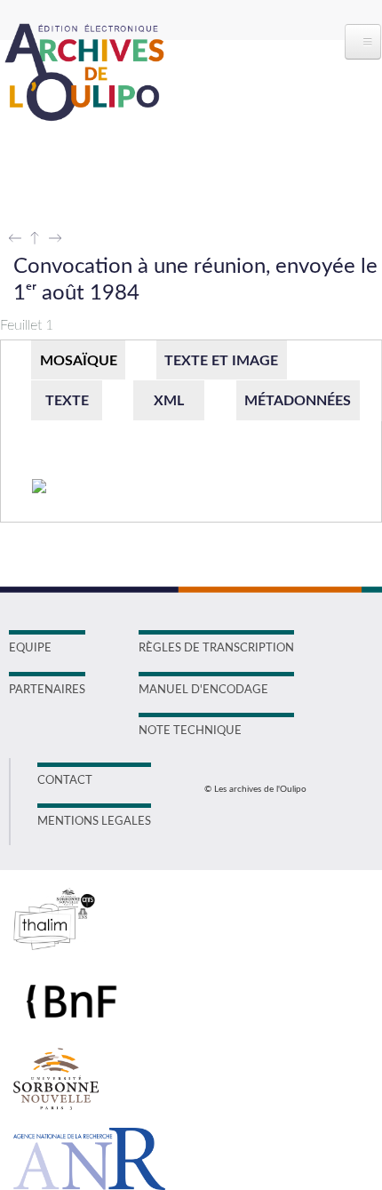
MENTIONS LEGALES (94, 821)
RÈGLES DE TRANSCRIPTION (216, 648)
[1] (39, 487)
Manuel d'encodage (203, 690)
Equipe (30, 648)
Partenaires (47, 690)
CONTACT (64, 781)
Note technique (190, 731)
